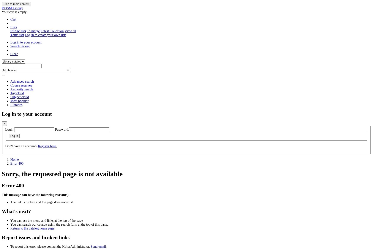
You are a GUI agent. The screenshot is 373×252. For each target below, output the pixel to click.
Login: (9, 129)
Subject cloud (19, 97)
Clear (14, 54)
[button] (13, 19)
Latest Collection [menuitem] (52, 31)
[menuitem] (18, 31)
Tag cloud (17, 93)
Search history (20, 46)
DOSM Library (12, 8)
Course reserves (21, 85)
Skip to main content (16, 4)
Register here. (47, 146)
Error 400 (17, 163)
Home (14, 159)
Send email (98, 246)
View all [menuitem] (70, 31)
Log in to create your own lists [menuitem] (45, 35)
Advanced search (22, 81)
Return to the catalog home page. (32, 228)
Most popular (19, 101)
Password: (62, 129)
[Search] (3, 75)
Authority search (21, 89)
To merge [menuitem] (33, 31)
